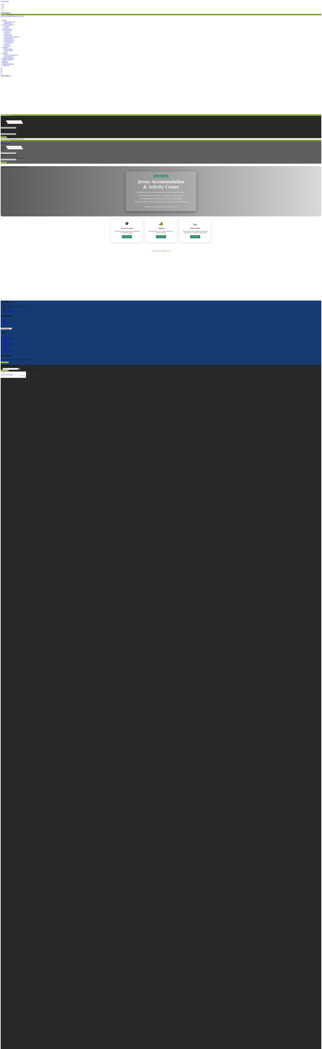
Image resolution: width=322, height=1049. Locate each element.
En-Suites (6, 44)
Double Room (8, 34)
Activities (5, 47)
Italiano (4, 326)
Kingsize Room (8, 35)
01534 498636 (5, 1)
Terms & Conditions (8, 64)
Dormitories (7, 46)
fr (2, 8)
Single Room (7, 30)
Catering (5, 53)
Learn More (127, 237)
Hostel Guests (7, 23)
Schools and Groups (9, 21)
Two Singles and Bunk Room (12, 37)
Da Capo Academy (7, 59)
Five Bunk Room (8, 43)
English (4, 321)
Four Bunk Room (8, 41)
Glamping (6, 27)
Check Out (4, 123)
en (3, 5)
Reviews (4, 61)
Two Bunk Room (8, 38)
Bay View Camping (8, 25)
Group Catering (8, 56)
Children (3, 131)
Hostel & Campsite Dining (11, 55)
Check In (3, 121)
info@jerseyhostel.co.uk (13, 312)
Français (4, 324)
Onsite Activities (8, 50)
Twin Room (7, 32)
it (2, 10)
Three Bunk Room (9, 40)
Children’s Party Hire (8, 58)
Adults (2, 124)
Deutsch (4, 319)
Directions (5, 62)
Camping (6, 26)
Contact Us (5, 65)
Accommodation (7, 29)
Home (4, 20)
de (3, 4)
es (3, 7)
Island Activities (8, 49)
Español (4, 323)
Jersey (6, 52)
